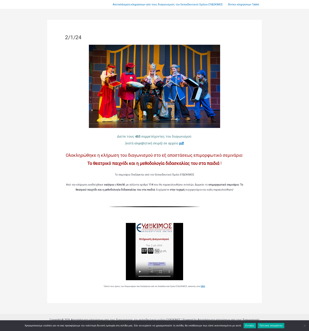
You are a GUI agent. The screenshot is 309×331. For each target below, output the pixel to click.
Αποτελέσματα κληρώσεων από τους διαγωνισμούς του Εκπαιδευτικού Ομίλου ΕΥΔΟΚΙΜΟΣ (168, 4)
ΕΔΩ (203, 286)
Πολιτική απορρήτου (271, 325)
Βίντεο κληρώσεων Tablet (243, 4)
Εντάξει (249, 325)
